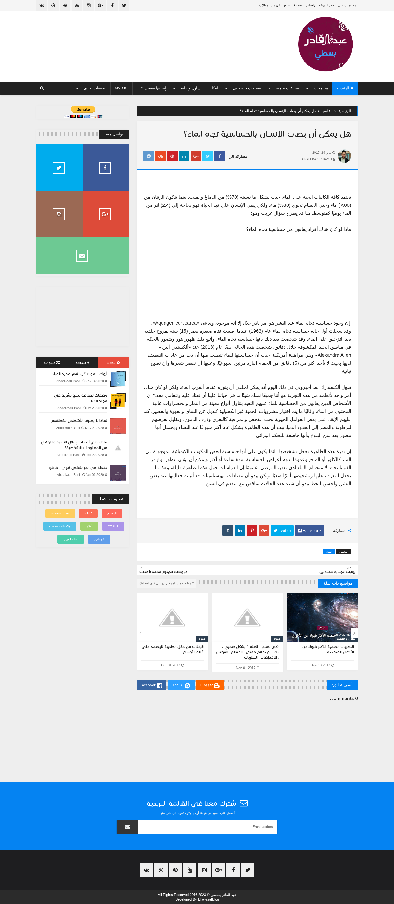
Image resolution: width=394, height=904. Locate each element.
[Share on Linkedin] (184, 156)
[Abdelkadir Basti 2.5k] (106, 167)
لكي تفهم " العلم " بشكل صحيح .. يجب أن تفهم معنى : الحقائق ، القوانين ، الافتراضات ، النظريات (247, 652)
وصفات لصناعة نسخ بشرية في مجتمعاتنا (80, 398)
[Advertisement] (247, 272)
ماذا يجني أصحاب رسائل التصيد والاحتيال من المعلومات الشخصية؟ (74, 445)
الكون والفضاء (346, 639)
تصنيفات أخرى (95, 88)
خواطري (99, 539)
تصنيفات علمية (287, 88)
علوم (326, 111)
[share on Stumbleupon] (160, 156)
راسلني (310, 5)
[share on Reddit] (148, 156)
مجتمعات (321, 88)
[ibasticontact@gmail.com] (82, 255)
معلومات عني (347, 5)
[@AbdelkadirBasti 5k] (59, 214)
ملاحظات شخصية (59, 526)
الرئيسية (343, 88)
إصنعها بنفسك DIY (151, 88)
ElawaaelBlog (208, 899)
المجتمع (112, 513)
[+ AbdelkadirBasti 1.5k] (106, 214)
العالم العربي (70, 539)
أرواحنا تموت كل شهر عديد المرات (79, 373)
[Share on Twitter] (207, 156)
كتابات (88, 513)
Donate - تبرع (293, 5)
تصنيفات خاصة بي (247, 88)
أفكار (214, 88)
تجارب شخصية (60, 513)
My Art (121, 88)
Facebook (148, 685)
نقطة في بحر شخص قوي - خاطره (77, 467)
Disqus (177, 685)
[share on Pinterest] (172, 156)
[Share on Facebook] (219, 156)
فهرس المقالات (269, 5)
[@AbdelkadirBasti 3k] (59, 167)
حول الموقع (326, 5)
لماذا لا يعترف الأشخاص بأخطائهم (79, 420)
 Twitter (282, 530)
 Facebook (310, 530)
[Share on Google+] (196, 156)
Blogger (206, 685)
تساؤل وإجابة (191, 88)
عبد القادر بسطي (223, 895)
